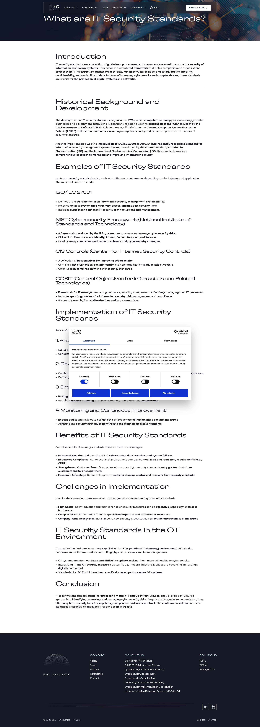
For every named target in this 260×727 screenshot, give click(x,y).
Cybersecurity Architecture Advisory (144, 669)
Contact (94, 678)
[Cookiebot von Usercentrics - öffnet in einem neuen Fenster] (176, 332)
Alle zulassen (169, 393)
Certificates (96, 674)
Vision (93, 661)
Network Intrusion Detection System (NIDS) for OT (152, 691)
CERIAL (204, 665)
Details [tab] (130, 341)
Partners (95, 669)
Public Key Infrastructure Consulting (144, 682)
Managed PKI (207, 669)
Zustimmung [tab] (89, 341)
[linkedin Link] (213, 707)
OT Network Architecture (138, 661)
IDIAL (203, 661)
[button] (71, 7)
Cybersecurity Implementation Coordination (149, 687)
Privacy (77, 720)
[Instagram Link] (205, 707)
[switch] (115, 382)
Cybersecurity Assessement (140, 674)
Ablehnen (91, 393)
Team (93, 665)
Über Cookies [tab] (170, 341)
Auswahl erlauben (130, 393)
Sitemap (212, 720)
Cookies (201, 720)
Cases (105, 7)
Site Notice (64, 720)
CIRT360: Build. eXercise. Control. (143, 665)
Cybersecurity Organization (140, 678)
